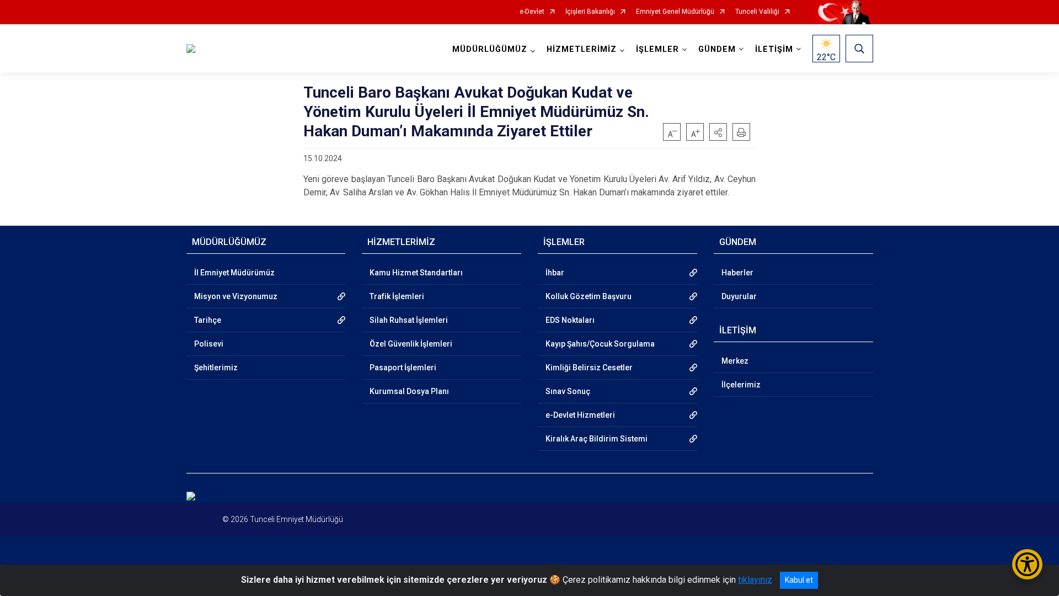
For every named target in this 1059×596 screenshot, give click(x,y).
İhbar (554, 272)
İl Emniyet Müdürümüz (234, 272)
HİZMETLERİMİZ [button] (582, 49)
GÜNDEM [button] (717, 49)
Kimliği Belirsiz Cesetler (589, 367)
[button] (718, 132)
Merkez (734, 360)
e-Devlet (532, 11)
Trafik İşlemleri (397, 296)
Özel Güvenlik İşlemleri (411, 343)
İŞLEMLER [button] (657, 49)
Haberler (737, 272)
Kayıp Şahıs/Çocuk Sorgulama (600, 343)
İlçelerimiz (741, 384)
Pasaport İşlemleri (403, 367)
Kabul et (799, 580)
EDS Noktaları (570, 320)
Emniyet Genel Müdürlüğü (675, 11)
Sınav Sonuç (567, 391)
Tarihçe (207, 320)
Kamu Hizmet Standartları (416, 272)
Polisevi (208, 343)
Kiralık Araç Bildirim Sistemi (596, 438)
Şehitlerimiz (216, 367)
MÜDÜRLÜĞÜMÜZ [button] (489, 49)
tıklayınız (755, 579)
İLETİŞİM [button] (774, 49)
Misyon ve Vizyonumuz (235, 296)
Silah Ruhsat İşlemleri (409, 320)
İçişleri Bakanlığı (590, 11)
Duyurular (739, 296)
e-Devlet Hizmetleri (580, 415)
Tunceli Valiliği (757, 11)
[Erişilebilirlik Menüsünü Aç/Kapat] (1027, 564)
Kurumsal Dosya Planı (409, 391)
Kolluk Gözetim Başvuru (588, 296)
